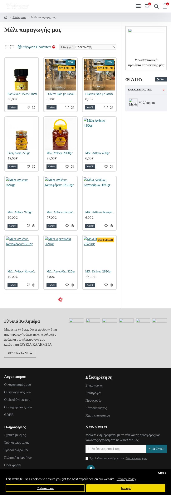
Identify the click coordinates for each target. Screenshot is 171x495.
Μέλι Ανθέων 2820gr (60, 153)
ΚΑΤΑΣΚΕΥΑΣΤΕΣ (140, 90)
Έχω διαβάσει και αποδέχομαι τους (118, 458)
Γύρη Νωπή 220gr (19, 153)
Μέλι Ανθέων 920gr (20, 212)
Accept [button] (126, 488)
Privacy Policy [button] (126, 479)
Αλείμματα (19, 17)
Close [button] (162, 472)
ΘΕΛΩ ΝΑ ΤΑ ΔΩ (18, 353)
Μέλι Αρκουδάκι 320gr (61, 272)
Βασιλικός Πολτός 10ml (22, 94)
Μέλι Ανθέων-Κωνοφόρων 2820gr (61, 212)
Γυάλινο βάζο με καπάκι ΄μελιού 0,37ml (61, 94)
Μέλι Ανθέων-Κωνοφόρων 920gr (22, 272)
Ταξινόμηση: (67, 47)
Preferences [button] (45, 488)
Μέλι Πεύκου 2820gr (98, 272)
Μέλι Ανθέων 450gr (97, 153)
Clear (162, 79)
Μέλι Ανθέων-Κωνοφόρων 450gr (100, 212)
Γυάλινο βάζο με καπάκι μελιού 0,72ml (100, 94)
